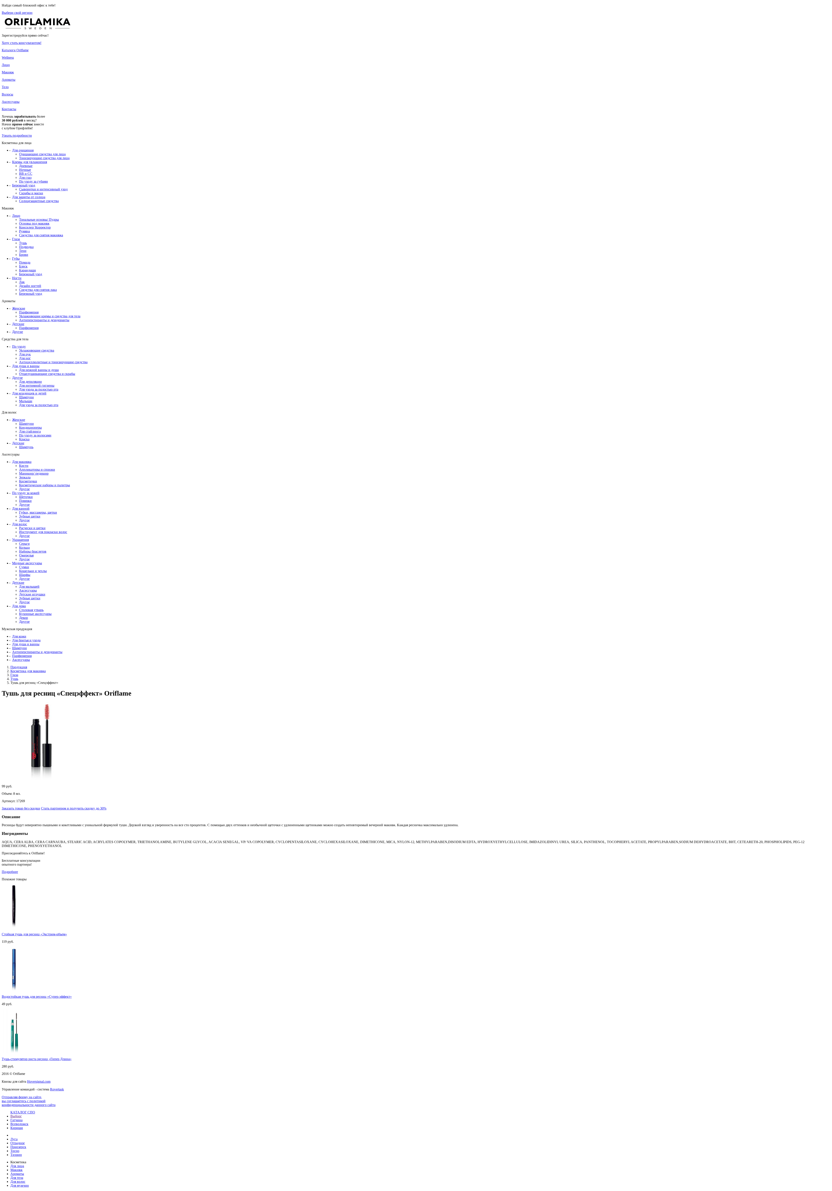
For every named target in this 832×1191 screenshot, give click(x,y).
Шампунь (26, 447)
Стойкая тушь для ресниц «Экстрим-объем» (34, 934)
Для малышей (29, 586)
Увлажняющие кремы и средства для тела (49, 316)
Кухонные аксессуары (35, 614)
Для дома (19, 606)
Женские (18, 308)
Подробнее (10, 872)
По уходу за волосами (35, 435)
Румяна (24, 231)
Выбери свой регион (17, 13)
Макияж (8, 72)
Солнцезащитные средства (39, 201)
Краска (24, 439)
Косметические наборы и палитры (44, 485)
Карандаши (27, 270)
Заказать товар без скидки (21, 808)
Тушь (23, 243)
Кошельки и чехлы (33, 571)
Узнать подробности (17, 135)
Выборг (16, 1116)
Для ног (25, 358)
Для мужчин (19, 1185)
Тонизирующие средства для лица (44, 158)
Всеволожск (19, 1124)
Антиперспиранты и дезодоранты (44, 320)
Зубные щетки (29, 516)
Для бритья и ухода (26, 640)
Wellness (8, 57)
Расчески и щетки (32, 528)
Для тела (16, 1178)
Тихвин (16, 1155)
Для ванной (20, 508)
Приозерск (18, 1147)
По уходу (19, 346)
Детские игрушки (32, 594)
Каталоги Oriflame (15, 50)
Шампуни (26, 397)
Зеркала (25, 477)
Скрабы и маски (31, 193)
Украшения (20, 540)
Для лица (17, 1166)
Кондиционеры (30, 427)
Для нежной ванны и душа (39, 370)
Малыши (25, 401)
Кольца (24, 547)
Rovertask (57, 1089)
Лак (22, 282)
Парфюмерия (29, 312)
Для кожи (19, 636)
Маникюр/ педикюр (34, 473)
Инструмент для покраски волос (43, 532)
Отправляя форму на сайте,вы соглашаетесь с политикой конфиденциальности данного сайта (28, 1101)
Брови (23, 254)
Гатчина (16, 1120)
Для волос (19, 524)
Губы (16, 258)
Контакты (9, 109)
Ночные (25, 170)
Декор (23, 618)
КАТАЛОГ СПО (22, 1112)
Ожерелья (26, 555)
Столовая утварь (31, 610)
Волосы (7, 94)
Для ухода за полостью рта (38, 389)
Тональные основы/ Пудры (39, 219)
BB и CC (25, 173)
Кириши (16, 1128)
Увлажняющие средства (36, 350)
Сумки (24, 567)
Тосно (14, 1151)
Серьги (24, 543)
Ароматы (8, 79)
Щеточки (26, 497)
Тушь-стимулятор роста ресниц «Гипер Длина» (37, 1059)
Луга (14, 1139)
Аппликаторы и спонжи (37, 469)
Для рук (25, 354)
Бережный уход (23, 185)
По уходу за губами (33, 181)
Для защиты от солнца (28, 197)
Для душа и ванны (25, 366)
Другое (17, 378)
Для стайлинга (30, 431)
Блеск (23, 266)
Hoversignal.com (38, 1081)
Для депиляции (30, 381)
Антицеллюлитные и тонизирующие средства (53, 362)
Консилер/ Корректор (35, 227)
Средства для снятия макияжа (41, 235)
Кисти (23, 465)
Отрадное (17, 1143)
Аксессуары (11, 102)
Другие (17, 332)
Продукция (18, 667)
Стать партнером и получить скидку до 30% (73, 808)
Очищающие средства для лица (42, 154)
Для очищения (23, 150)
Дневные (25, 166)
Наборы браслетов (32, 551)
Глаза (16, 239)
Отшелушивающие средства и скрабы (47, 374)
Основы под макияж (34, 223)
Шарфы (24, 575)
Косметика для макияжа (28, 671)
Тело (5, 87)
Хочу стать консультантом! (21, 43)
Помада (24, 262)
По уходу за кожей (25, 493)
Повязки (25, 501)
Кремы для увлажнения (29, 162)
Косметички (28, 481)
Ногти (16, 278)
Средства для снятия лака (38, 290)
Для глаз (25, 177)
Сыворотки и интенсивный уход (43, 189)
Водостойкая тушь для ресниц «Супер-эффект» (37, 996)
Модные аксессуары (27, 563)
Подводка (26, 247)
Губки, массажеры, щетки (38, 512)
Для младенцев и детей (29, 393)
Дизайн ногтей (30, 286)
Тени (22, 251)
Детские (18, 324)
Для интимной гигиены (36, 385)
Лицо (6, 65)
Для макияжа (21, 462)
